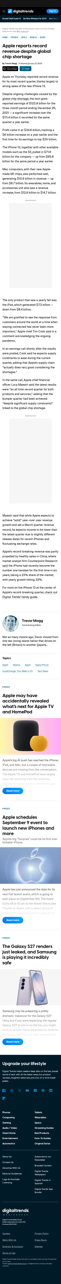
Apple (5, 664)
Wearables (40, 1117)
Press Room (41, 1240)
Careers (6, 1233)
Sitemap (39, 1246)
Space (38, 1122)
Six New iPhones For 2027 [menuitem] (35, 18)
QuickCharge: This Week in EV (17, 671)
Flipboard (3, 1098)
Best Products (42, 1133)
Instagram (11, 1090)
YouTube (27, 1090)
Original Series (42, 1143)
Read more (12, 791)
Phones (6, 1112)
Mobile (16, 664)
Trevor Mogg (11, 63)
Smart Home (9, 1133)
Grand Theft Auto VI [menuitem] (11, 18)
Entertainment (10, 1138)
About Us (7, 1156)
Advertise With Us (11, 1167)
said (48, 331)
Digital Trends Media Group (17, 1264)
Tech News (43, 671)
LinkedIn (50, 1090)
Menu (4, 11)
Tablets (38, 1112)
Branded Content (43, 1165)
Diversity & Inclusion (12, 1246)
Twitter (19, 1090)
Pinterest (42, 1090)
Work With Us (9, 1240)
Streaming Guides (44, 1128)
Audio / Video (9, 1128)
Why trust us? (22, 31)
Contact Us (7, 1162)
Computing (8, 1117)
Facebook (3, 1090)
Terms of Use (8, 1253)
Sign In (52, 11)
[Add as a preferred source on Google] (10, 68)
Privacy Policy (42, 1233)
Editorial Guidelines (12, 1173)
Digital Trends (17, 15)
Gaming (6, 1122)
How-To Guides (43, 1138)
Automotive (8, 1143)
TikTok (35, 1090)
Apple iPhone (42, 664)
